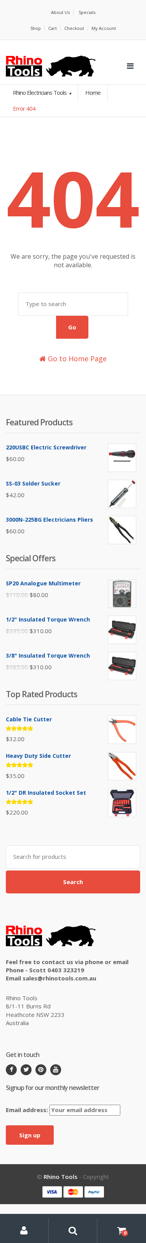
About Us (60, 12)
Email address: (27, 1110)
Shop (35, 28)
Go (72, 327)
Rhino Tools (60, 1176)
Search (73, 882)
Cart (52, 28)
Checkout (74, 28)
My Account (103, 28)
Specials (87, 12)
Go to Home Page (76, 358)
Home (92, 92)
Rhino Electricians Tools (40, 92)
